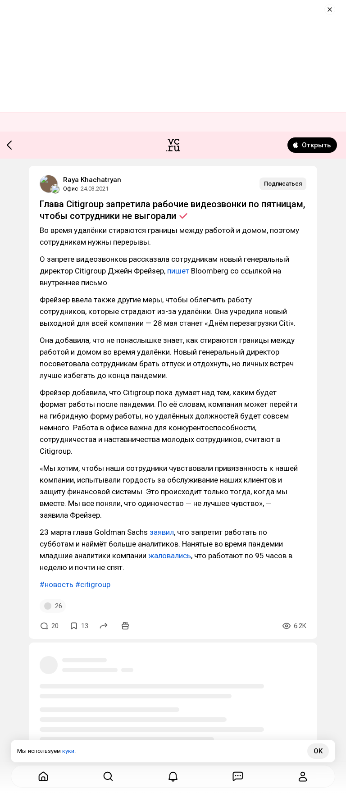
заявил (162, 532)
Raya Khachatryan (92, 180)
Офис (70, 188)
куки (68, 750)
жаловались (169, 555)
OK (318, 751)
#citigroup (92, 584)
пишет (178, 270)
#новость (56, 584)
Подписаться (283, 183)
